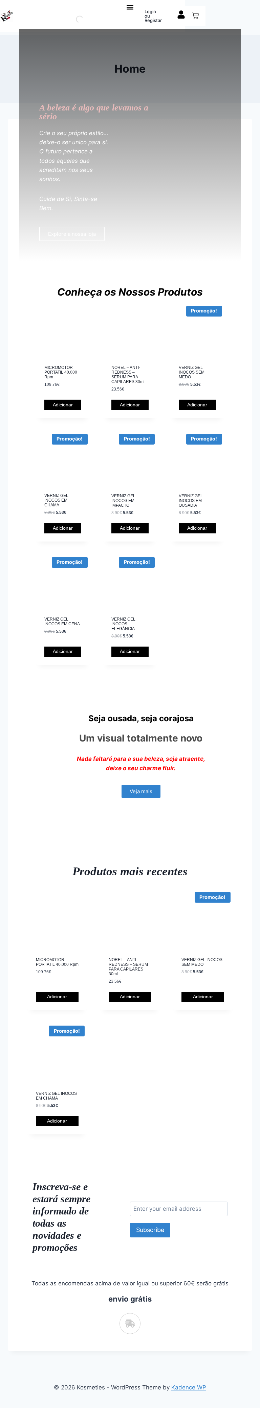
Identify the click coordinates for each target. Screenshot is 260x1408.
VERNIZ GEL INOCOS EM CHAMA (56, 500)
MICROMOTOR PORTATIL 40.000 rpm (60, 372)
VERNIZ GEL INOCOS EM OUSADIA (191, 501)
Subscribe (150, 1229)
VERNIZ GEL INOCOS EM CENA (62, 621)
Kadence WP (188, 1387)
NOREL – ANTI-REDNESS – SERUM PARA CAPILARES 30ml (128, 374)
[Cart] (195, 16)
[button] (130, 6)
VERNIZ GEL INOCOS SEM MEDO (191, 372)
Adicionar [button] (63, 404)
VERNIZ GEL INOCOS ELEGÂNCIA (123, 624)
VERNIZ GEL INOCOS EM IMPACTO (123, 501)
